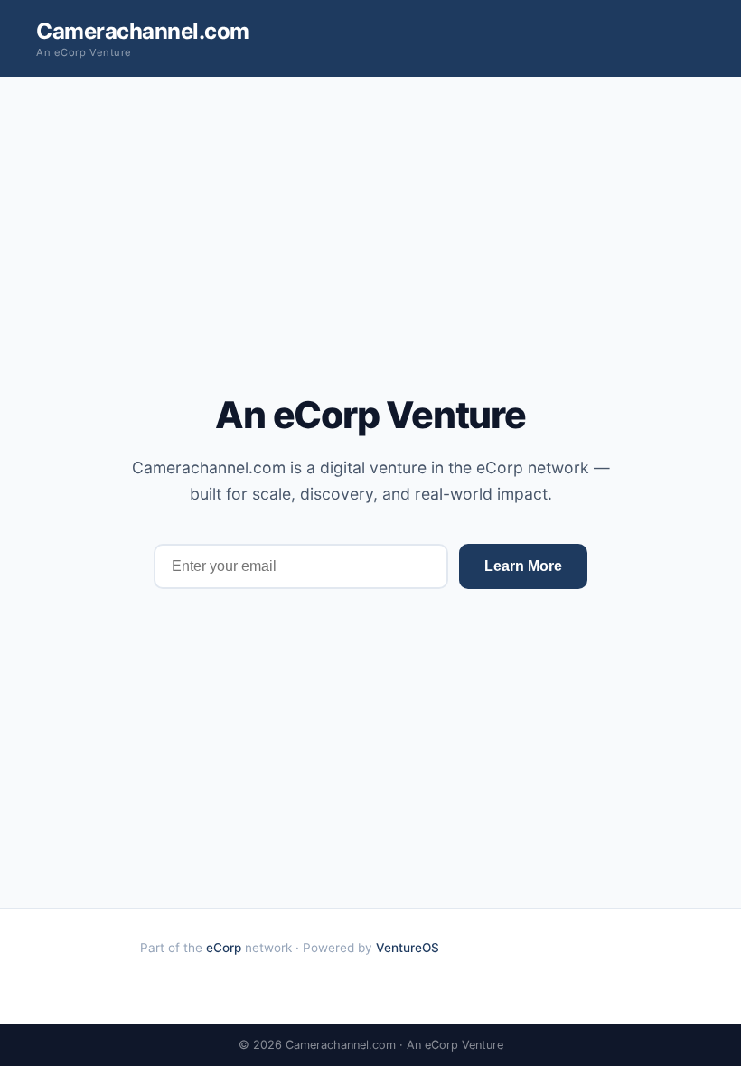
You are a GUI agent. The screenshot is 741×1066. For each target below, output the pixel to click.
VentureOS (407, 947)
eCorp (223, 947)
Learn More (523, 566)
